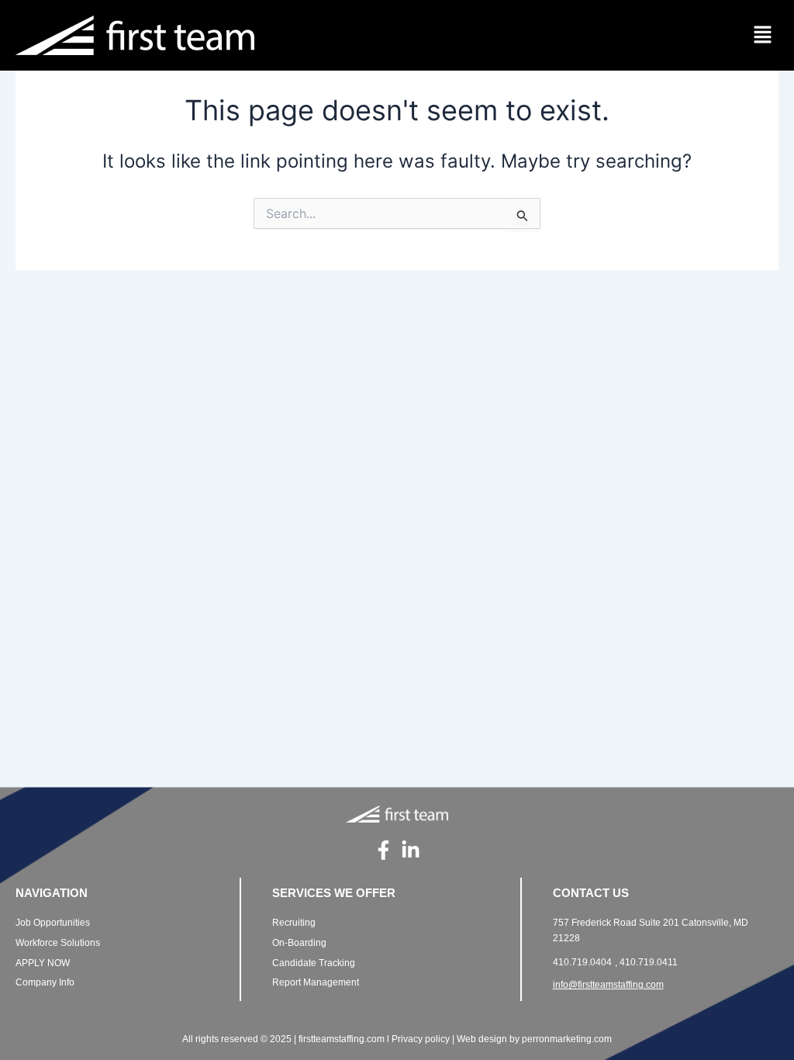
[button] (762, 35)
